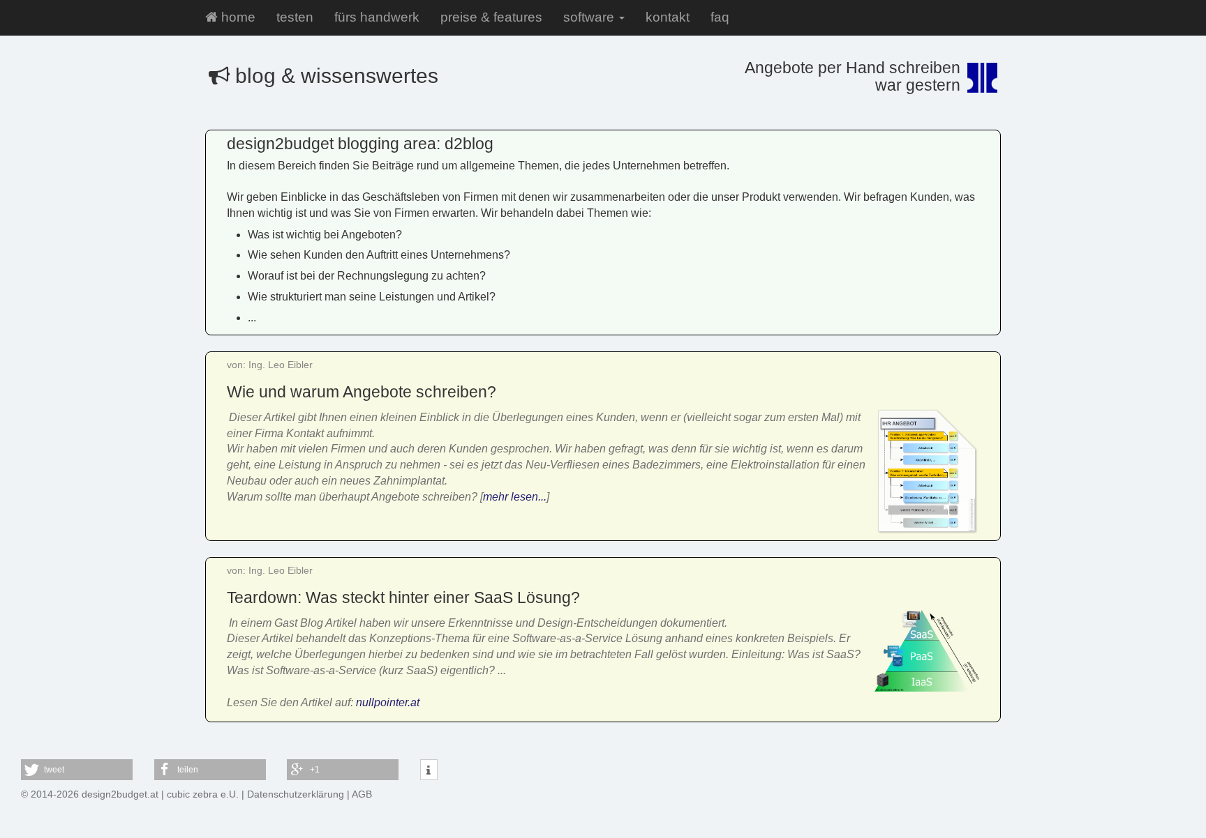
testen (294, 17)
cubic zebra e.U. (203, 794)
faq (719, 17)
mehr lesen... (514, 497)
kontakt (668, 17)
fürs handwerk (376, 17)
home (236, 17)
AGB (362, 794)
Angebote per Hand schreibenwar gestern (852, 76)
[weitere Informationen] (429, 770)
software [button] (590, 17)
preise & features (491, 17)
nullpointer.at (387, 702)
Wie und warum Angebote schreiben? (361, 392)
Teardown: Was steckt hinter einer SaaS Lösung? (403, 597)
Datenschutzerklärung (295, 794)
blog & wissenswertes (334, 75)
